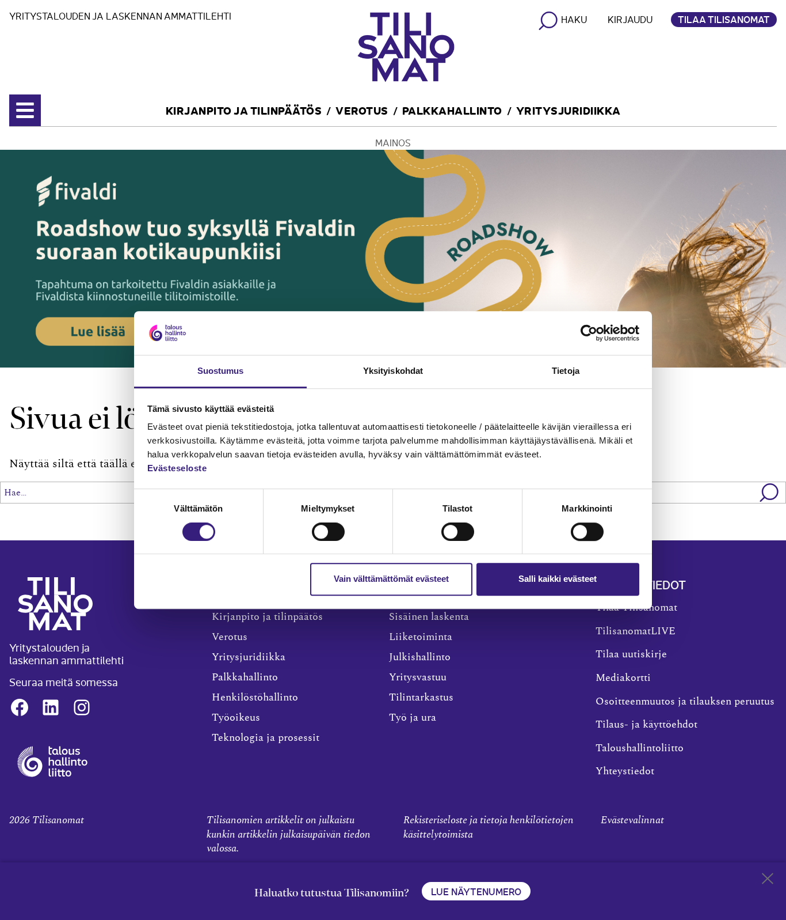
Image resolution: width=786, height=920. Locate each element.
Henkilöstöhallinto (255, 697)
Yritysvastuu (418, 677)
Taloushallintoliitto (640, 748)
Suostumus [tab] (220, 371)
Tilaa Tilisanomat (724, 19)
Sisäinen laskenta (429, 617)
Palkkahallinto (452, 110)
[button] (769, 492)
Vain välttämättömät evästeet (391, 579)
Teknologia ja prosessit (265, 738)
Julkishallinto (420, 657)
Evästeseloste (177, 469)
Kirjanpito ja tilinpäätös (244, 110)
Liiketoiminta (420, 637)
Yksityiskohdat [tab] (393, 371)
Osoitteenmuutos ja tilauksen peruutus (685, 701)
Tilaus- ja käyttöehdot (646, 725)
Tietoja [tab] (565, 371)
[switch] (328, 532)
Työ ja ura (412, 718)
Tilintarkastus (421, 697)
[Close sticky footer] (767, 881)
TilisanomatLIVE (636, 631)
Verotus (361, 110)
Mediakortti (623, 678)
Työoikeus (236, 718)
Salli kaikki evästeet (557, 579)
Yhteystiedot (625, 771)
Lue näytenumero (476, 891)
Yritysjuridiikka (568, 110)
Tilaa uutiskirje (631, 654)
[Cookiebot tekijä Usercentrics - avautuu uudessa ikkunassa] (589, 333)
